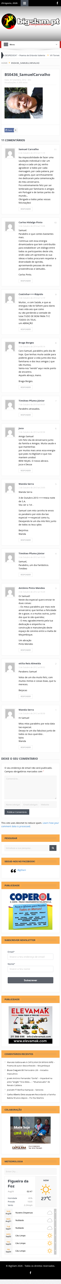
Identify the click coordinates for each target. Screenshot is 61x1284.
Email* (11, 951)
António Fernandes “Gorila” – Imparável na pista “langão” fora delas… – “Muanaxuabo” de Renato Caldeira (29, 1082)
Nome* (11, 964)
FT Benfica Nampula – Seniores (29, 1089)
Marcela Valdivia (14, 1062)
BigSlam (21, 869)
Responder (26, 209)
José (9, 1089)
